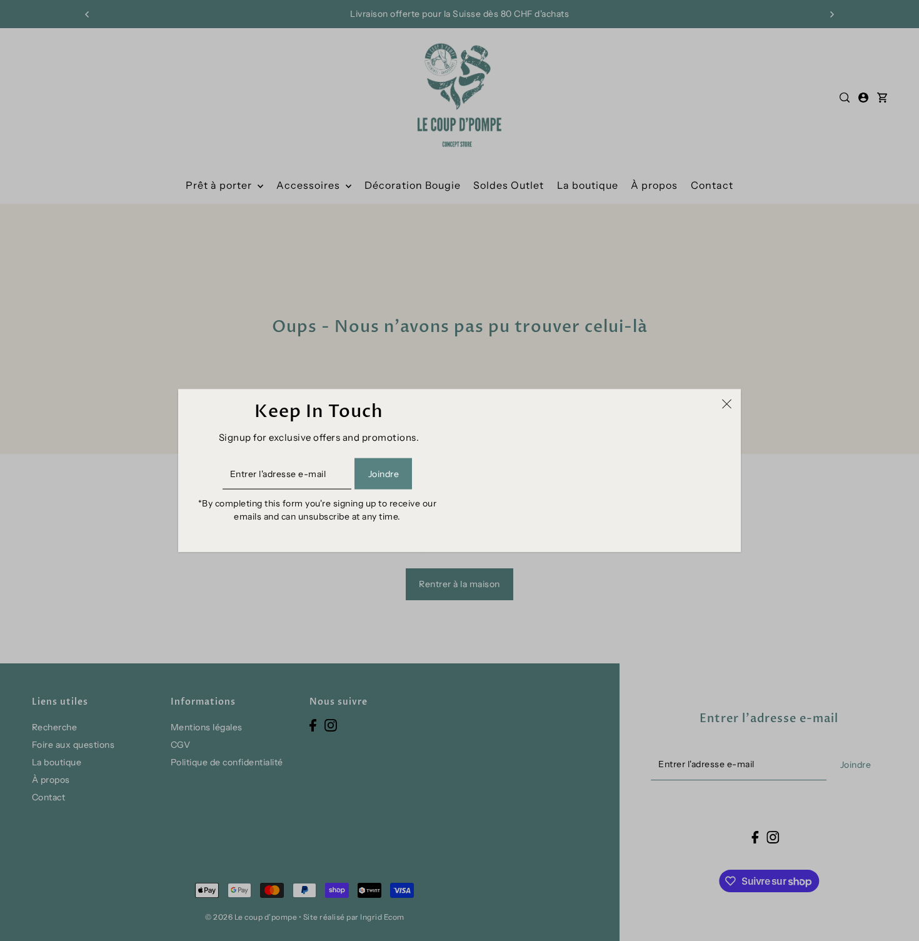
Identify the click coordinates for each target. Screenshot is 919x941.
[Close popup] (727, 403)
